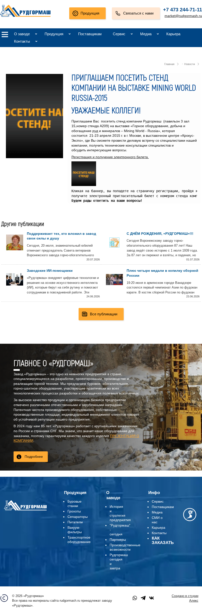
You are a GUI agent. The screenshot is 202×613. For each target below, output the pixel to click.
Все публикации (103, 314)
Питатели (75, 522)
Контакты (22, 41)
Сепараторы (77, 517)
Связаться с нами (138, 13)
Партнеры (118, 540)
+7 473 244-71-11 (182, 9)
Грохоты (74, 511)
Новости (189, 64)
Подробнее (34, 457)
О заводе (22, 34)
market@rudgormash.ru (183, 16)
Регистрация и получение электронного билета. (110, 157)
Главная (169, 64)
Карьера (173, 34)
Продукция (90, 13)
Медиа (146, 34)
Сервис (119, 34)
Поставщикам (89, 34)
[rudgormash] (25, 510)
